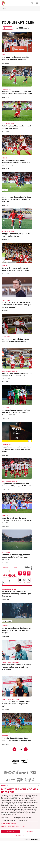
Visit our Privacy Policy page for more (13, 826)
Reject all (30, 831)
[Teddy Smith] (20, 780)
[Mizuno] (24, 761)
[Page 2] (26, 749)
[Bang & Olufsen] (29, 780)
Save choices (20, 835)
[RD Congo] (9, 772)
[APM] (15, 761)
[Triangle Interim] (10, 780)
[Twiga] (33, 772)
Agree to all (10, 831)
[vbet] (22, 772)
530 (21, 749)
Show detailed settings (8, 823)
